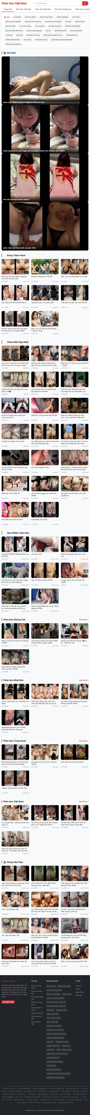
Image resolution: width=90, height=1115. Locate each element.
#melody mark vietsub (55, 1062)
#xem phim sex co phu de (56, 1002)
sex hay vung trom (55, 26)
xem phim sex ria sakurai (53, 21)
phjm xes (20, 35)
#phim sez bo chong (64, 1050)
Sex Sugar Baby (43, 1094)
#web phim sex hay (54, 1069)
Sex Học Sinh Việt (30, 1091)
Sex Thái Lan (21, 1094)
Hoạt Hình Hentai (8, 1094)
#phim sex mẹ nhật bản (55, 1030)
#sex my (50, 1042)
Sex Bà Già (31, 1094)
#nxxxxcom (66, 1046)
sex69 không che (60, 30)
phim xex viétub (30, 17)
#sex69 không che (62, 1042)
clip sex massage (62, 17)
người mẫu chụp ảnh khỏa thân (61, 40)
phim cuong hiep (76, 30)
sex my (48, 30)
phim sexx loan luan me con (53, 35)
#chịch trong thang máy (55, 1038)
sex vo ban (76, 17)
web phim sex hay (41, 40)
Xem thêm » (83, 619)
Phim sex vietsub (34, 1102)
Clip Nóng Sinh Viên (15, 1091)
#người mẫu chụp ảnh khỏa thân (58, 1073)
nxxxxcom (9, 35)
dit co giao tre (40, 26)
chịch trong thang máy (34, 30)
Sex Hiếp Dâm (66, 1091)
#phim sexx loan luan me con (57, 1054)
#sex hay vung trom (54, 1026)
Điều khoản (80, 992)
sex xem (68, 21)
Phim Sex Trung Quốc (56, 1088)
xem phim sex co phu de (33, 21)
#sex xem (50, 1010)
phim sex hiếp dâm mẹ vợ (14, 30)
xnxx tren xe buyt (25, 26)
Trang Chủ (8, 9)
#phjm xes (50, 1050)
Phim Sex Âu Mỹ (37, 1013)
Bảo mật (79, 995)
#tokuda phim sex (53, 1058)
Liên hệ (78, 986)
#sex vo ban (67, 994)
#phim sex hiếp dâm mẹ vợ (56, 1034)
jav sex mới (27, 40)
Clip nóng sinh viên (49, 1102)
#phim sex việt (61, 1010)
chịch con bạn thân (46, 17)
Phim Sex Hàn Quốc (72, 1088)
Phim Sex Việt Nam (14, 3)
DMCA (78, 989)
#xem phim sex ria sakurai (56, 1006)
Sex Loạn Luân (54, 1091)
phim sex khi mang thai (13, 44)
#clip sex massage (53, 994)
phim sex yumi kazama (13, 21)
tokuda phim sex (71, 35)
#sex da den (51, 986)
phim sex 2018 (10, 26)
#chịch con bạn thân (54, 990)
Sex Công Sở (43, 1091)
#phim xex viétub (64, 986)
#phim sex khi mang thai (55, 1077)
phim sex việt (79, 21)
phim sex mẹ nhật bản (72, 26)
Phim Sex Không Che (63, 9)
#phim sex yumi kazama (55, 998)
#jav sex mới (51, 1066)
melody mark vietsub (13, 40)
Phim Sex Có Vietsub (80, 1091)
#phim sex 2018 (52, 1014)
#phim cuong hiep (53, 1046)
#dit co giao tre (52, 1022)
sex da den (17, 17)
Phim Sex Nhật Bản (43, 9)
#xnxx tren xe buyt (53, 1018)
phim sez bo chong (33, 35)
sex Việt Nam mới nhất (65, 1102)
